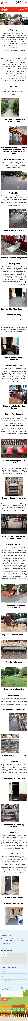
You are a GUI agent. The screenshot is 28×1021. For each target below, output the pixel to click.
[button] (23, 9)
